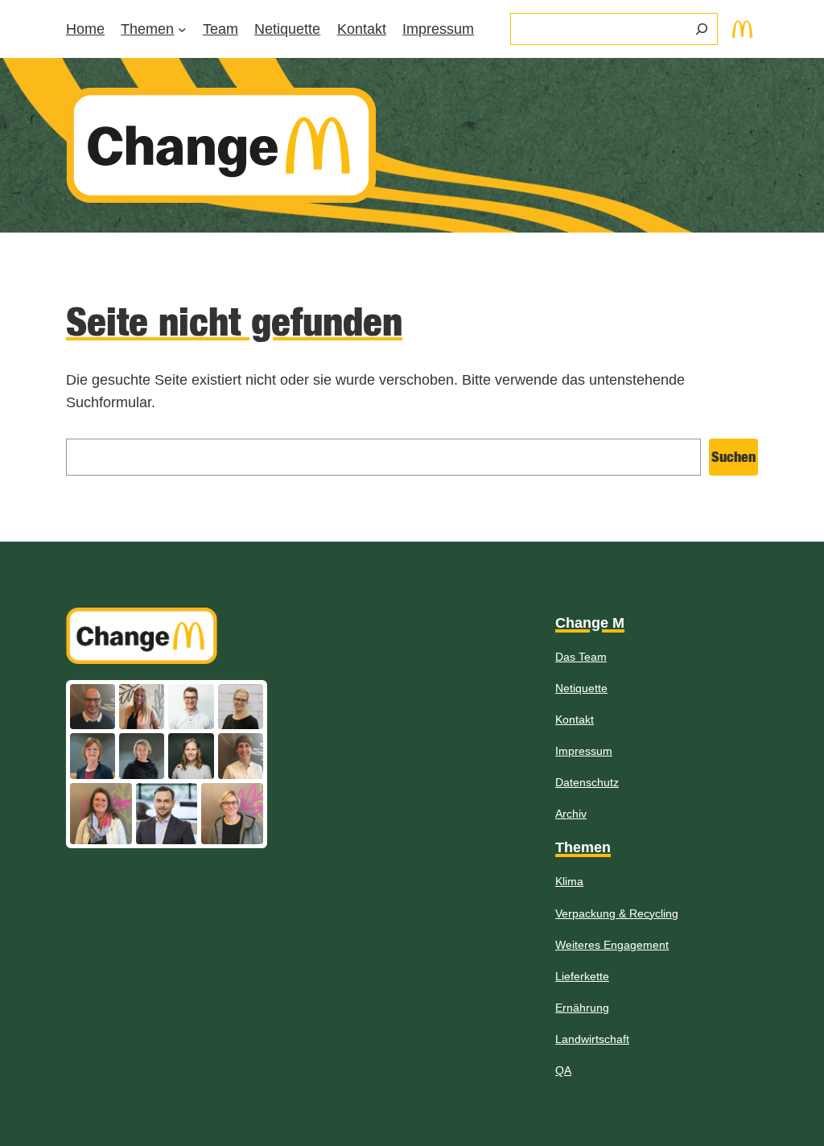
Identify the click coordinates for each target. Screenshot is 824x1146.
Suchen (733, 456)
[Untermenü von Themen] (182, 29)
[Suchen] (702, 29)
